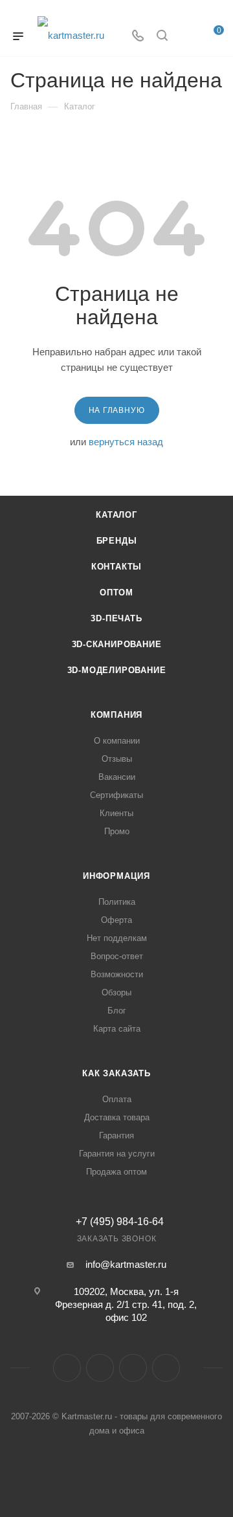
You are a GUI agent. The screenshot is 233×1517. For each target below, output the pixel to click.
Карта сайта (116, 1029)
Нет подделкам (117, 938)
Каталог (116, 515)
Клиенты (116, 813)
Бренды (116, 541)
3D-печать (116, 618)
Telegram (100, 1368)
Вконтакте (67, 1368)
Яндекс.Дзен (166, 1368)
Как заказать (116, 1073)
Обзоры (116, 992)
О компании (117, 741)
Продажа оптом (116, 1172)
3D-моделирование (116, 670)
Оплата (116, 1099)
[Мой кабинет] (186, 36)
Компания (116, 715)
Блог (116, 1010)
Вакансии (116, 777)
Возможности (117, 974)
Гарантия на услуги (117, 1153)
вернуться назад (126, 441)
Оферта (116, 920)
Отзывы (117, 759)
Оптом (116, 592)
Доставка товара (117, 1117)
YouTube (133, 1368)
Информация (116, 876)
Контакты (116, 566)
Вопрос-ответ (117, 956)
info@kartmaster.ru (125, 1264)
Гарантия (116, 1135)
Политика (116, 902)
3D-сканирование (117, 644)
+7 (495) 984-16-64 (120, 1222)
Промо (116, 831)
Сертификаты (116, 795)
